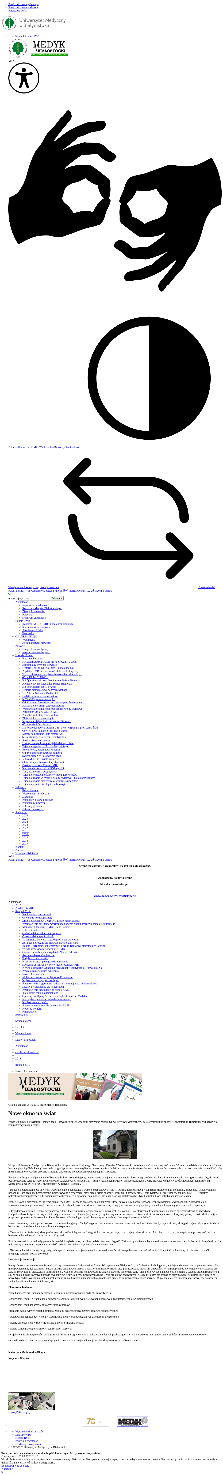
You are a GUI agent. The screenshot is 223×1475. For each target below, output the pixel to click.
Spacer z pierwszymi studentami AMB (43, 705)
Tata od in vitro (31, 930)
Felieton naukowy (33, 809)
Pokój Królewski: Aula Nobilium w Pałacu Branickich (53, 680)
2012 (18, 904)
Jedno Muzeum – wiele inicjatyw (41, 758)
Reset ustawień (206, 587)
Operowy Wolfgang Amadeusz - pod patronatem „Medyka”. (55, 996)
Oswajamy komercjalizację (37, 917)
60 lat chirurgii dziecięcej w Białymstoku (45, 736)
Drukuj (12, 1412)
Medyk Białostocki (25, 1039)
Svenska (107, 590)
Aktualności (22, 601)
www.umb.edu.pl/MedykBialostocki (115, 895)
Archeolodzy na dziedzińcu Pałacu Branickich (48, 683)
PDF (18, 1412)
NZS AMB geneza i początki (38, 699)
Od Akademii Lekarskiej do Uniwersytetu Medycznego (53, 702)
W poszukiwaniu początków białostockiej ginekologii (52, 674)
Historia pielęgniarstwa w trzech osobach (45, 689)
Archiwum (21, 812)
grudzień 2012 (23, 1014)
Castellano (37, 590)
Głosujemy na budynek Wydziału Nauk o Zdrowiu (50, 952)
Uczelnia (20, 1027)
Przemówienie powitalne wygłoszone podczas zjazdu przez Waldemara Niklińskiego (69, 923)
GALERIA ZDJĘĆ (26, 636)
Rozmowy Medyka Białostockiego (42, 608)
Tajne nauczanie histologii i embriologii (44, 784)
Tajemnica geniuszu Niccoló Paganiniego (45, 746)
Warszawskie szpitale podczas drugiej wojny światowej (53, 708)
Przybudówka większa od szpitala (41, 970)
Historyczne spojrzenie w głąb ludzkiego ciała (48, 743)
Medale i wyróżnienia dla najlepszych (43, 986)
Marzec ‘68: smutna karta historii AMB (44, 733)
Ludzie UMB (22, 620)
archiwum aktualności (34, 617)
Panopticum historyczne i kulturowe (42, 715)
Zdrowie (20, 645)
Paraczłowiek (30, 1011)
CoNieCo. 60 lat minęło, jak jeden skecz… (46, 730)
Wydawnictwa (23, 1033)
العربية (91, 590)
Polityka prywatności (27, 1440)
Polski (12, 590)
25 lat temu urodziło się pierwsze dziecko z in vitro (50, 942)
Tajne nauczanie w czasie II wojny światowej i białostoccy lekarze (59, 777)
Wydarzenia (29, 639)
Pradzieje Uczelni (32, 658)
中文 (28, 590)
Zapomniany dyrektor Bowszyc (40, 664)
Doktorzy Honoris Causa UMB (40, 765)
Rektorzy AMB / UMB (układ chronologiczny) (48, 623)
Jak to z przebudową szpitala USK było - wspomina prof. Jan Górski (60, 727)
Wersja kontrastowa (68, 447)
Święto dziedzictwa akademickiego (42, 755)
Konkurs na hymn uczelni (36, 914)
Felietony (20, 787)
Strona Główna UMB (27, 36)
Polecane (27, 614)
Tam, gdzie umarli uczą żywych (40, 771)
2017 (25, 843)
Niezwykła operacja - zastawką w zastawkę (46, 999)
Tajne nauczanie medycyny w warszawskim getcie (50, 780)
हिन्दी (66, 590)
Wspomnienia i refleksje (35, 793)
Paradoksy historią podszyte (38, 799)
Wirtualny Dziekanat (26, 853)
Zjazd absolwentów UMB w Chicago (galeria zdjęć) (51, 920)
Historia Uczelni (24, 655)
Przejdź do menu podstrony (23, 7)
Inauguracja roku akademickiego (40, 992)
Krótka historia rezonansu (36, 740)
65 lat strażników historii (36, 724)
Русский (81, 590)
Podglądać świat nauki (35, 958)
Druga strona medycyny (35, 649)
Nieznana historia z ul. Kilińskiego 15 (43, 768)
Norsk (72, 590)
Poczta (19, 850)
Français (58, 590)
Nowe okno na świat (34, 974)
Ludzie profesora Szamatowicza (40, 696)
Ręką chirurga (30, 790)
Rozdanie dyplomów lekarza (38, 955)
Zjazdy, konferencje (33, 611)
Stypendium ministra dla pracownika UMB (46, 1005)
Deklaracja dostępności (28, 1444)
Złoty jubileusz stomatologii (38, 718)
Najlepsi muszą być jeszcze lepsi (40, 980)
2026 (25, 815)
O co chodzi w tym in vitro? (38, 936)
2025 (25, 818)
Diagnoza (28, 796)
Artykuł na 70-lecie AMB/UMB (40, 711)
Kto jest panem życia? (35, 1002)
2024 (25, 821)
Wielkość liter (46, 447)
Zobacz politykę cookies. (15, 1465)
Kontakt (19, 846)
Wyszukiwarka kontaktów (29, 1431)
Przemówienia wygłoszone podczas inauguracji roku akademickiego (60, 983)
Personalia (28, 633)
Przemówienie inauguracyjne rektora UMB (46, 989)
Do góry (26, 1412)
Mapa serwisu (23, 1434)
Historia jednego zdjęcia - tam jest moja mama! (48, 667)
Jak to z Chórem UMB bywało (39, 686)
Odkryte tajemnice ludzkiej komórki (42, 752)
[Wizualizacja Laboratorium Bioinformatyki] (20, 1408)
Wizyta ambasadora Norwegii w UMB (44, 948)
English (20, 590)
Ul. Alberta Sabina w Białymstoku (41, 693)
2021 (25, 831)
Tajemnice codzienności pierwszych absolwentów (50, 774)
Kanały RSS (22, 1437)
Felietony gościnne (33, 806)
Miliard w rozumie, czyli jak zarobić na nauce (47, 977)
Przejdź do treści (17, 10)
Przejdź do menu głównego (23, 4)
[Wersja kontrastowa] (12, 856)
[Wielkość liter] (9, 856)
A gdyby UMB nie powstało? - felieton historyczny (50, 671)
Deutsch (48, 590)
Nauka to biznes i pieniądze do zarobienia (45, 961)
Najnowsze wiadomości (35, 605)
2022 (25, 828)
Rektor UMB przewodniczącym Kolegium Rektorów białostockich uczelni (63, 945)
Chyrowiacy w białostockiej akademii (43, 762)
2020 (25, 834)
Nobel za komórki (32, 1008)
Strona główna (23, 1020)
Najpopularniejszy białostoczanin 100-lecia (46, 721)
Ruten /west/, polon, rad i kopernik (41, 749)
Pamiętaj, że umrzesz (34, 802)
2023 (25, 824)
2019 (25, 837)
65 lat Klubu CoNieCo (35, 677)
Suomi (99, 590)
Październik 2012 (25, 908)
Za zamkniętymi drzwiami (37, 642)
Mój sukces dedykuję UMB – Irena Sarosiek (47, 926)
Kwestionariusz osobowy (36, 627)
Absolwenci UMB (32, 630)
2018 (25, 840)
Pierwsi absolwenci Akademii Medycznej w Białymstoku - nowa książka (62, 967)
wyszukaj (13, 598)
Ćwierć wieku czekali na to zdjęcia (41, 933)
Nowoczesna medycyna (36, 652)
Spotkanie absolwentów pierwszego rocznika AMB (51, 964)
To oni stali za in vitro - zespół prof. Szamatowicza (50, 939)
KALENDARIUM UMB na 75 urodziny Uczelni (50, 661)
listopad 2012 (23, 911)
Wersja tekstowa (49, 587)
